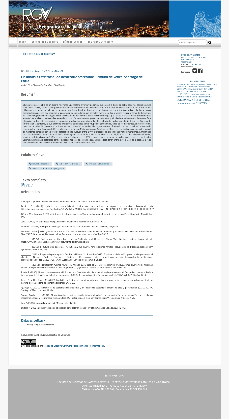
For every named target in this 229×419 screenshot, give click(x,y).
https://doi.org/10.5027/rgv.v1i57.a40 (45, 71)
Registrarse (186, 62)
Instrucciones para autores (193, 57)
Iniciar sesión (187, 60)
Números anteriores (100, 42)
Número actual (72, 42)
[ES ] (194, 64)
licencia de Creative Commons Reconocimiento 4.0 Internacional (73, 346)
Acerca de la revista (45, 42)
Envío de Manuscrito (190, 55)
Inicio (22, 42)
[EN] (200, 64)
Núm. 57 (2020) (34, 54)
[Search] (210, 42)
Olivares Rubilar (48, 54)
